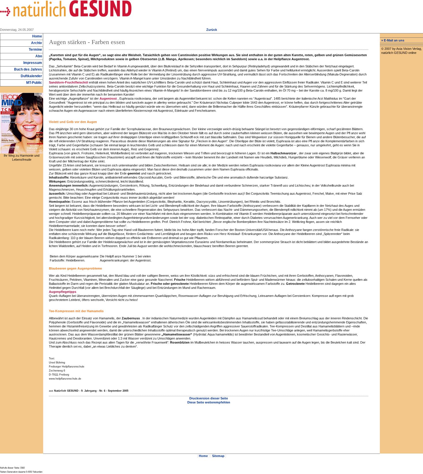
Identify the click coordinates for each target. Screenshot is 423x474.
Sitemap (218, 456)
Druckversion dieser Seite (208, 398)
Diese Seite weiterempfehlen (208, 402)
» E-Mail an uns (392, 40)
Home (203, 456)
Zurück (211, 29)
